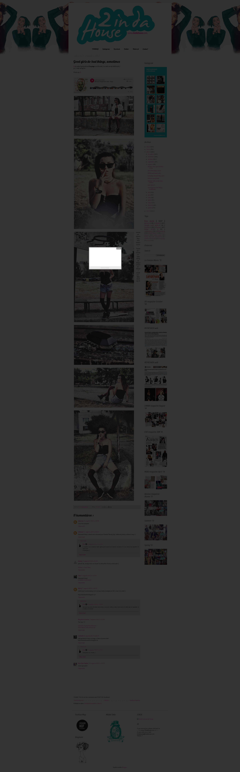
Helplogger (107, 267)
